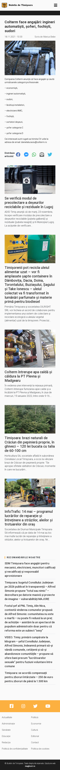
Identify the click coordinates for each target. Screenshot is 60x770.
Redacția (6, 742)
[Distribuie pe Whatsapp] (34, 154)
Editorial (35, 736)
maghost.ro (30, 766)
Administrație (8, 723)
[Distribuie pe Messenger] (26, 154)
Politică (34, 717)
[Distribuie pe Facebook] (18, 154)
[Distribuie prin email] (42, 154)
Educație (6, 736)
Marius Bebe (49, 37)
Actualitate (7, 717)
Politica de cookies (40, 749)
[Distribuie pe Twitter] (50, 154)
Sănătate (6, 730)
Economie (36, 723)
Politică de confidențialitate (15, 749)
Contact (35, 742)
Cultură (34, 730)
